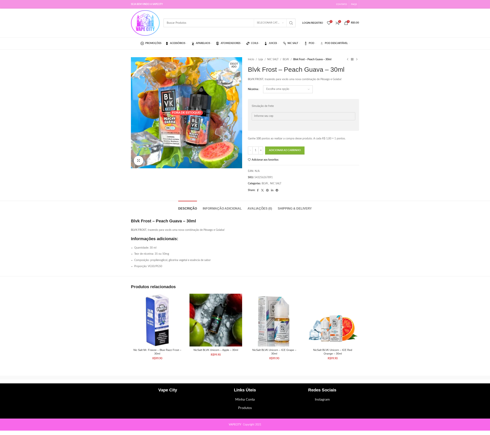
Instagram (322, 399)
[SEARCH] (291, 23)
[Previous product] (347, 59)
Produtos (245, 408)
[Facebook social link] (257, 190)
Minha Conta (245, 399)
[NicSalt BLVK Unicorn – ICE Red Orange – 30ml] (332, 320)
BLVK (286, 59)
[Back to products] (352, 59)
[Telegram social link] (276, 190)
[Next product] (356, 59)
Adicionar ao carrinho (285, 150)
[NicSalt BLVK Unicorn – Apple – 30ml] (215, 320)
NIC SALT (272, 59)
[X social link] (262, 190)
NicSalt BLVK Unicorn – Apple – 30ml (216, 349)
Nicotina (253, 89)
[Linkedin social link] (272, 190)
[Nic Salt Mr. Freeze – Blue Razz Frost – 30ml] (157, 320)
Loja (260, 59)
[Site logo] (145, 23)
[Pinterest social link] (267, 190)
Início (251, 59)
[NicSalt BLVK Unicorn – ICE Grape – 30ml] (274, 320)
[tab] (187, 206)
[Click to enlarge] (138, 160)
